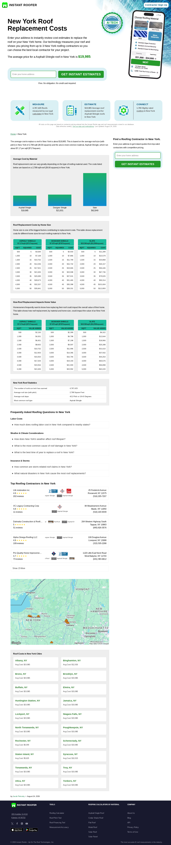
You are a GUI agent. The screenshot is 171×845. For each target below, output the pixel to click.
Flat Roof (92, 822)
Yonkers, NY (69, 781)
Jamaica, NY (69, 700)
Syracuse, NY (70, 754)
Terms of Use (132, 832)
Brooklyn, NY (70, 674)
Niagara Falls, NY (72, 714)
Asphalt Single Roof (96, 813)
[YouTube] (26, 823)
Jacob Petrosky (19, 796)
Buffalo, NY (21, 687)
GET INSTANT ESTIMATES (81, 74)
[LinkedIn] (22, 823)
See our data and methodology (83, 126)
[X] (12, 823)
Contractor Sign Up (156, 5)
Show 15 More (19, 568)
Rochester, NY (23, 741)
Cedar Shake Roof (95, 818)
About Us (131, 813)
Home (13, 134)
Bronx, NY (20, 674)
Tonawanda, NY (23, 767)
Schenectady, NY (72, 741)
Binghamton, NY (72, 660)
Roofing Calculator (56, 813)
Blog (129, 818)
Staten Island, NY (24, 754)
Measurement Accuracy (59, 827)
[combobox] (33, 74)
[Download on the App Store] (17, 830)
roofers (140, 111)
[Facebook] (17, 823)
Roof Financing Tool (57, 822)
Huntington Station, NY (27, 700)
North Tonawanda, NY (27, 727)
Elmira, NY (68, 687)
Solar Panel (92, 837)
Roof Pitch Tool (55, 818)
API (128, 822)
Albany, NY (21, 660)
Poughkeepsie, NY (73, 727)
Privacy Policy (133, 827)
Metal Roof (92, 827)
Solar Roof (92, 832)
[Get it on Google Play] (31, 830)
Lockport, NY (22, 714)
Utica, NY (20, 781)
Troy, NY (67, 767)
